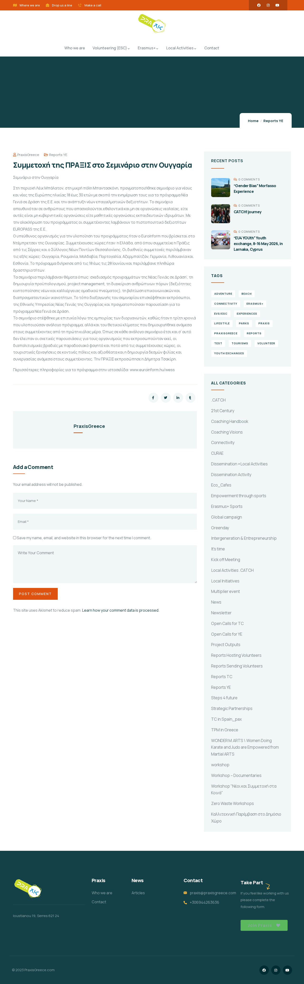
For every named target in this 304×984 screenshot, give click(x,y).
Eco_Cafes (221, 485)
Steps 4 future (224, 697)
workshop (220, 764)
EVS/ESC (221, 313)
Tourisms (240, 343)
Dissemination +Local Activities (239, 464)
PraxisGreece (28, 154)
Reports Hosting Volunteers (236, 655)
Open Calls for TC (227, 623)
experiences (247, 313)
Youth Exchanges (229, 353)
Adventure (223, 293)
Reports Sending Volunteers (237, 666)
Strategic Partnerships (231, 708)
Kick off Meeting (225, 559)
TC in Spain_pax (226, 719)
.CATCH (218, 400)
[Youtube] (277, 5)
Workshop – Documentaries (236, 775)
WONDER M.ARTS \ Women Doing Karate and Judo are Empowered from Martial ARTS (245, 747)
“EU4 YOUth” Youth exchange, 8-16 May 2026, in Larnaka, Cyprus (258, 243)
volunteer (266, 343)
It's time (218, 549)
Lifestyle (222, 323)
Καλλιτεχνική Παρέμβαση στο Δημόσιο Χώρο (246, 817)
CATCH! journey (247, 211)
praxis (264, 323)
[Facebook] (259, 5)
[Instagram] (268, 5)
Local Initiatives (225, 581)
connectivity (225, 303)
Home (253, 120)
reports (254, 333)
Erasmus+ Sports (226, 506)
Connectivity (223, 442)
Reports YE (273, 120)
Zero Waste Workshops (232, 803)
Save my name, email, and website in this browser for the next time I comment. (84, 537)
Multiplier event (225, 591)
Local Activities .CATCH (232, 570)
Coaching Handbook (229, 421)
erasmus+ (255, 303)
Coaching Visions (227, 432)
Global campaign (226, 517)
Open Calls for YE (226, 634)
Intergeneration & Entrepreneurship (244, 538)
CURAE (217, 453)
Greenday (220, 527)
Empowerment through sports (238, 495)
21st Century (222, 410)
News (216, 602)
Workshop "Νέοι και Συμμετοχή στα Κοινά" (243, 789)
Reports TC (221, 676)
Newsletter (221, 612)
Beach (247, 293)
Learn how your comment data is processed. (120, 610)
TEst (218, 343)
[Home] (152, 24)
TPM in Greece (224, 730)
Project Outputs (225, 644)
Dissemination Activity (231, 474)
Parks (244, 323)
